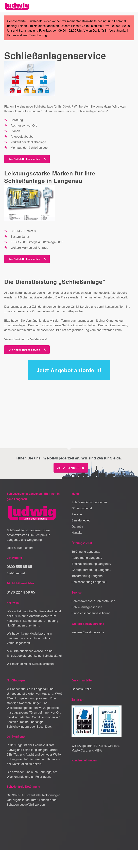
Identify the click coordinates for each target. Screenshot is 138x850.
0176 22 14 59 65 (21, 592)
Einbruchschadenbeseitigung (91, 613)
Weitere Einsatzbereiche (88, 632)
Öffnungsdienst (82, 508)
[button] (132, 6)
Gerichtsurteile (81, 688)
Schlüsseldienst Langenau (89, 502)
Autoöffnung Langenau (87, 557)
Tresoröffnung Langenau (88, 575)
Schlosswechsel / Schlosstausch (93, 601)
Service (77, 514)
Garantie (77, 526)
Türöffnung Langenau (86, 551)
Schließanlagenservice (87, 607)
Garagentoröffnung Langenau (91, 569)
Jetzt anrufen (70, 468)
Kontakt (77, 532)
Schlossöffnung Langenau (89, 581)
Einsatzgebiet (81, 520)
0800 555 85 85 (19, 566)
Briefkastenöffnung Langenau (91, 563)
